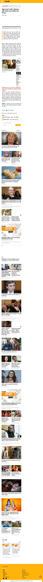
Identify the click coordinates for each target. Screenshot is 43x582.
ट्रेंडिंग (4, 569)
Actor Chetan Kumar (14, 119)
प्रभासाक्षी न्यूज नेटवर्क (5, 28)
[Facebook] (19, 19)
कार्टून (4, 575)
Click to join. (14, 113)
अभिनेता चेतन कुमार (6, 117)
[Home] (3, 6)
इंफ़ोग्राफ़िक (5, 574)
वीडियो (4, 572)
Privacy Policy (25, 575)
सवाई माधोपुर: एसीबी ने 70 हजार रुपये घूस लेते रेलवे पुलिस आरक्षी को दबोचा (16, 551)
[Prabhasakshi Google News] (20, 28)
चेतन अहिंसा (16, 117)
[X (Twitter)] (19, 21)
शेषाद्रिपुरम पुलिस (6, 119)
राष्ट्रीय (6, 6)
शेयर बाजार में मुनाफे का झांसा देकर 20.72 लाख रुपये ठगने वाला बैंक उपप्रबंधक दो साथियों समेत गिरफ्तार (6, 552)
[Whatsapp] (11, 110)
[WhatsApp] (19, 24)
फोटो (4, 571)
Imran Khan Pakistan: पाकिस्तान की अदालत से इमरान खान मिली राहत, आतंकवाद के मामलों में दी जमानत (11, 89)
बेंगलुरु (12, 117)
